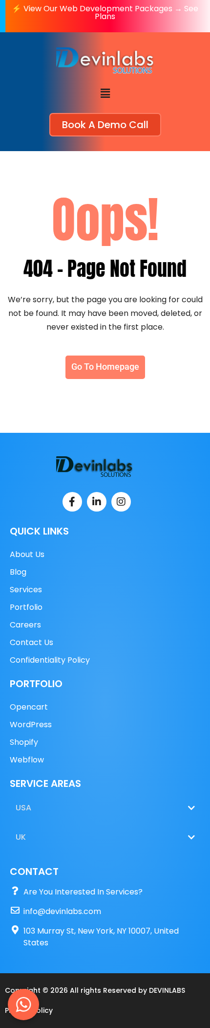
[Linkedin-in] (96, 502)
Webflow (27, 759)
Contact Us (31, 642)
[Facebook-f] (72, 502)
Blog (18, 572)
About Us (27, 554)
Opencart (29, 707)
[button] (105, 93)
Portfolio (26, 607)
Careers (25, 624)
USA (23, 807)
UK (21, 837)
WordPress (31, 724)
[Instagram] (121, 502)
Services (26, 589)
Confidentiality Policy (50, 660)
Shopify (24, 742)
